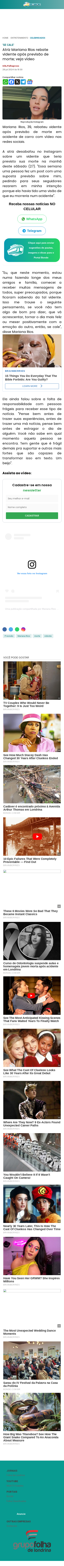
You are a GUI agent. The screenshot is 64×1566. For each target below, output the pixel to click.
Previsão (9, 636)
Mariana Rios (24, 636)
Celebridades (37, 38)
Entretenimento (19, 38)
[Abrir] (2, 5)
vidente (48, 636)
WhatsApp (34, 219)
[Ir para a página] (32, 4)
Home (5, 38)
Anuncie (21, 1514)
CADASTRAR (32, 515)
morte (37, 636)
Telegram (34, 231)
